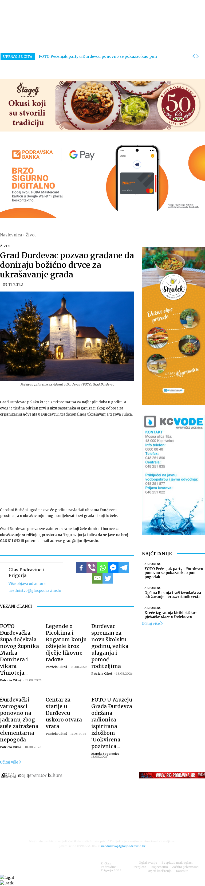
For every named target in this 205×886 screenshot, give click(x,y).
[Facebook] (81, 567)
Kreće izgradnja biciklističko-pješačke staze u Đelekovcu (170, 614)
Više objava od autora (27, 583)
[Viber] (91, 567)
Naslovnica (11, 234)
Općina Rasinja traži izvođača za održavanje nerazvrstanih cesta (172, 594)
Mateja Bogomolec (105, 754)
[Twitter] (107, 578)
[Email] (97, 578)
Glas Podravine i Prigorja (26, 572)
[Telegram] (124, 567)
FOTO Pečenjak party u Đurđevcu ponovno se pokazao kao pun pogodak (173, 573)
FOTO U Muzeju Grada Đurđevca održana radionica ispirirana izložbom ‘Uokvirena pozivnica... (111, 722)
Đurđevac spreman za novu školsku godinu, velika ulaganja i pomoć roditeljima (109, 646)
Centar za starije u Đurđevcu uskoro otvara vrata (64, 712)
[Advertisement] (67, 461)
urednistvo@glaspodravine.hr (35, 590)
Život (31, 234)
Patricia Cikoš (10, 680)
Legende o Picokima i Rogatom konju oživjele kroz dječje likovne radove (66, 643)
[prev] (193, 56)
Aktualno (152, 564)
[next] (197, 56)
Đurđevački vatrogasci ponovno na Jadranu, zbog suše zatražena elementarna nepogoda (19, 719)
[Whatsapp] (102, 567)
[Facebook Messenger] (113, 567)
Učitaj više (9, 762)
